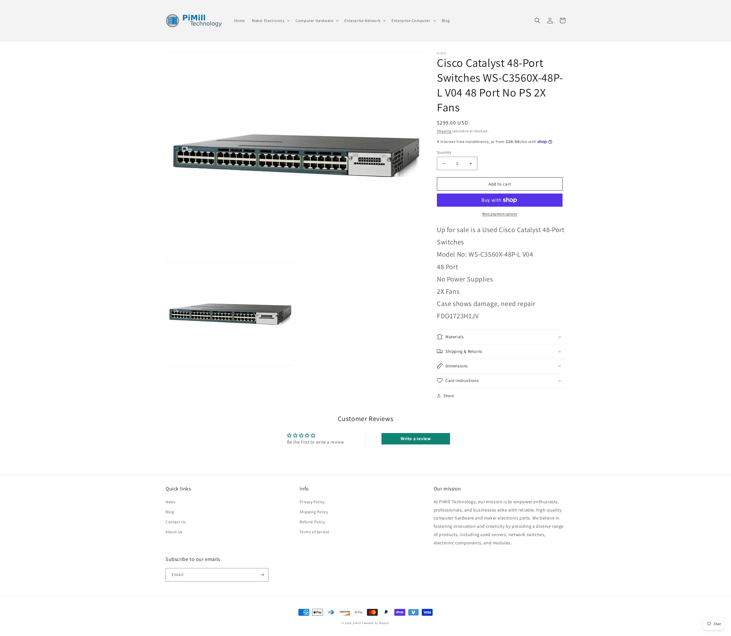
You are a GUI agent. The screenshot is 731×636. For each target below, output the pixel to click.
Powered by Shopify (375, 623)
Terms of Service (315, 531)
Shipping (444, 131)
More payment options (499, 214)
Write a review (416, 439)
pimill (357, 623)
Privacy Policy (312, 501)
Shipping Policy (314, 511)
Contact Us (176, 521)
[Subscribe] (262, 574)
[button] (270, 21)
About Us (174, 531)
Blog (170, 511)
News (170, 501)
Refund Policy (312, 521)
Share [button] (448, 395)
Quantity (444, 152)
